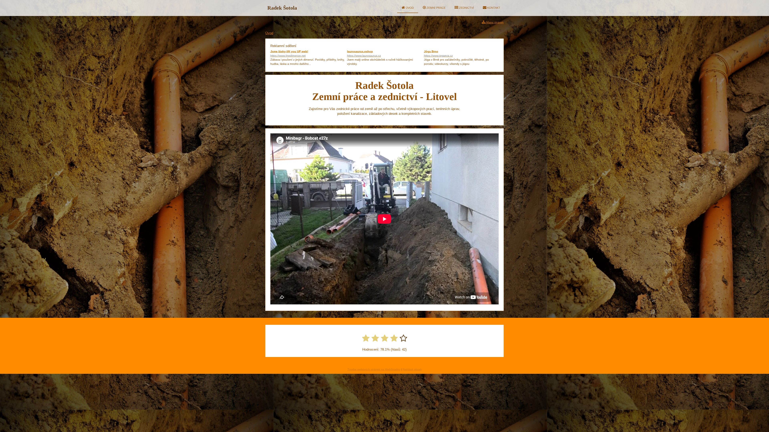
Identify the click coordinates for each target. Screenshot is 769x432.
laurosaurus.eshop (364, 53)
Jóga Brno (438, 53)
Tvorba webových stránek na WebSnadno (374, 369)
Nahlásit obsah (412, 369)
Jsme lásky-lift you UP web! (289, 53)
